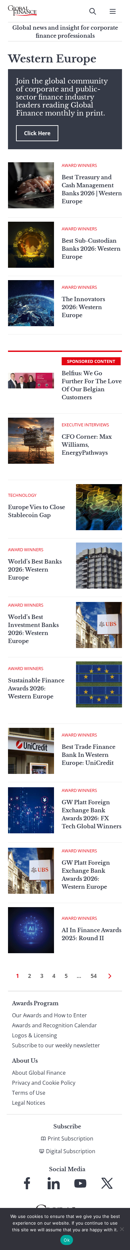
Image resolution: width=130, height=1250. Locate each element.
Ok (67, 1240)
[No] (121, 1229)
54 (94, 976)
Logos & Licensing (34, 1035)
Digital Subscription (70, 1151)
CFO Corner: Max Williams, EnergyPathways (87, 444)
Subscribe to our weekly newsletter (56, 1045)
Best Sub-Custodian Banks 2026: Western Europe (91, 248)
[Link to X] (107, 1183)
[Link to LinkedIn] (54, 1183)
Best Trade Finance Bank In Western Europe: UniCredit (88, 755)
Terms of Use (28, 1092)
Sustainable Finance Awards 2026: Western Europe (36, 688)
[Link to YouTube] (80, 1183)
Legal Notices (28, 1102)
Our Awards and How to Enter (49, 1015)
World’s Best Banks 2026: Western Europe (35, 569)
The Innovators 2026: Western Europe (83, 307)
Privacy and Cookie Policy (43, 1082)
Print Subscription (70, 1138)
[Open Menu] (113, 11)
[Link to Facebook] (27, 1183)
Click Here (37, 133)
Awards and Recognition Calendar (54, 1025)
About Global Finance (39, 1072)
